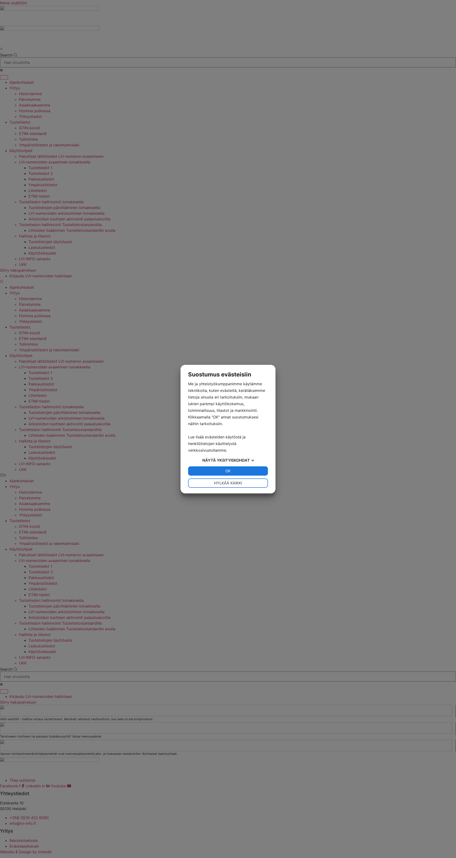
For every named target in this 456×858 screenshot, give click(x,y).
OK (228, 470)
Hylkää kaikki (228, 483)
